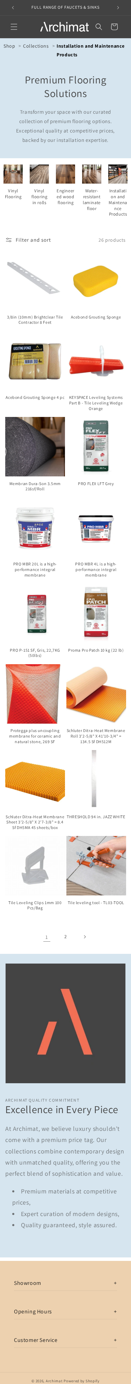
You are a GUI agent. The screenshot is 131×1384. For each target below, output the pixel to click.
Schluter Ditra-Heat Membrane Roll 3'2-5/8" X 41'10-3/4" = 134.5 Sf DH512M (96, 736)
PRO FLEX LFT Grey (96, 483)
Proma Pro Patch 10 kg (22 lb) (96, 650)
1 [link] (46, 937)
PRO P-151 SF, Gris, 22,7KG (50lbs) (35, 652)
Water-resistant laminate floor (92, 199)
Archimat (54, 1380)
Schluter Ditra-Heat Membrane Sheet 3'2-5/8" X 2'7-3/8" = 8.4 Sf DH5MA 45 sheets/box (35, 822)
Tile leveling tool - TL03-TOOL (96, 902)
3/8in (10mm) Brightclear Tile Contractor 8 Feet (35, 319)
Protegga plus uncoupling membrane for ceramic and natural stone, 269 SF (35, 736)
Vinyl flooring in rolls (39, 197)
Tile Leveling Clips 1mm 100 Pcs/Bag (34, 905)
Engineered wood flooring (65, 197)
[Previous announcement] (13, 7)
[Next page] (84, 936)
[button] (14, 26)
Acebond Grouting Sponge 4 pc (35, 397)
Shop (9, 46)
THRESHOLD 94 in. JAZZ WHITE (96, 816)
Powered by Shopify (82, 1380)
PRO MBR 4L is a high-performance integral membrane (96, 569)
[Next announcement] (118, 7)
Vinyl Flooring (13, 194)
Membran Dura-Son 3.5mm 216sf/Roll (35, 486)
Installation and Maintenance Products (118, 202)
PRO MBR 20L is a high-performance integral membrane (35, 569)
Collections (36, 46)
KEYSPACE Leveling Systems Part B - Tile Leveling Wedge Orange (96, 403)
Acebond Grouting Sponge (96, 317)
